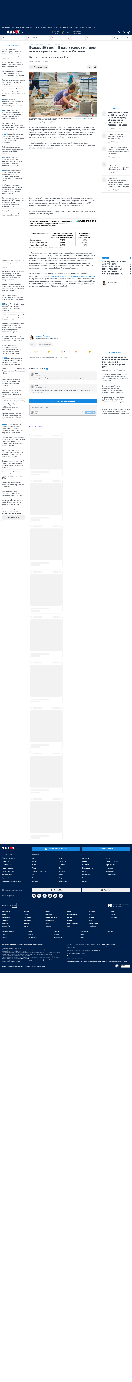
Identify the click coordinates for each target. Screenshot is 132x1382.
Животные (36, 715)
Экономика (110, 708)
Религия (85, 715)
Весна (34, 702)
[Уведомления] (123, 32)
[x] (55, 733)
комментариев (40, 67)
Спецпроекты (111, 711)
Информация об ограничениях (76, 790)
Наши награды (7, 705)
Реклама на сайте (8, 695)
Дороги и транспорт (39, 708)
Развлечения (87, 711)
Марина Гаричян (43, 336)
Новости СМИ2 (35, 426)
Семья (84, 718)
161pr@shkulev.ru (95, 787)
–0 (94, 381)
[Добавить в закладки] (89, 67)
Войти (36, 413)
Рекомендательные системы (75, 795)
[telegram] (34, 733)
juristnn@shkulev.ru (48, 797)
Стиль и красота (112, 698)
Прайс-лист (6, 698)
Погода (29, 27)
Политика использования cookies (77, 793)
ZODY (76, 27)
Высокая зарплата (45, 344)
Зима (60, 695)
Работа (33, 344)
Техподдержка (7, 711)
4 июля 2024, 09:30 (34, 61)
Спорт (108, 695)
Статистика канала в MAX (11, 718)
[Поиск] (118, 32)
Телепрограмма (40, 27)
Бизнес (34, 698)
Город (34, 705)
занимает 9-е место (81, 118)
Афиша (50, 27)
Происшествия (87, 705)
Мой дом (62, 708)
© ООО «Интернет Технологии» (35, 803)
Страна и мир (110, 702)
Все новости (13, 46)
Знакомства (20, 27)
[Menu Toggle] (3, 32)
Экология (109, 705)
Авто (33, 695)
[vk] (39, 733)
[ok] (44, 733)
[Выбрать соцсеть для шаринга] (95, 67)
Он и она (85, 695)
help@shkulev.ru (15, 798)
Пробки (66, 32)
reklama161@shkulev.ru (108, 781)
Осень (84, 698)
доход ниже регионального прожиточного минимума (72, 276)
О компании (6, 702)
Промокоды (90, 27)
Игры (82, 27)
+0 (88, 381)
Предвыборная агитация (11, 715)
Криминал (62, 698)
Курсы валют (68, 27)
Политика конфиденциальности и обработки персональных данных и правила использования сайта (97, 798)
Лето (60, 705)
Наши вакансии (8, 708)
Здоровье (35, 718)
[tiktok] (61, 733)
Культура (62, 702)
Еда (33, 711)
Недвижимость (8, 27)
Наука (61, 711)
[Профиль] (128, 32)
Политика (86, 702)
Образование (63, 718)
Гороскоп (58, 27)
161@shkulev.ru (24, 795)
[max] (50, 733)
